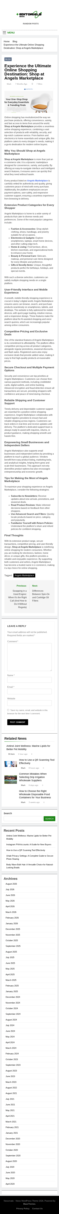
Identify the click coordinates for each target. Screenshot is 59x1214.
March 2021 (11, 1121)
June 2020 (10, 1172)
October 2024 (12, 1008)
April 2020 (10, 1184)
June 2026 (10, 895)
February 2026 (12, 918)
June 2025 (10, 963)
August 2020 (11, 1161)
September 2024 (13, 1014)
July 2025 (10, 957)
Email (10, 687)
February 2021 (12, 1127)
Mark (9, 84)
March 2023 (11, 1082)
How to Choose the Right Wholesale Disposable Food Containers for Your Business (35, 794)
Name (11, 675)
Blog (8, 59)
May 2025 (10, 969)
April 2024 (10, 1042)
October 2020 (12, 1150)
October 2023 (12, 1059)
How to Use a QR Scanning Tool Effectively (25, 850)
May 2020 (10, 1178)
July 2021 (10, 1099)
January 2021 (12, 1133)
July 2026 (10, 889)
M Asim (11, 754)
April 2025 (10, 974)
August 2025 (11, 952)
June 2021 (10, 1104)
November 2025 (13, 935)
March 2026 (11, 912)
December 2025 (13, 929)
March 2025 (11, 980)
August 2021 (11, 1093)
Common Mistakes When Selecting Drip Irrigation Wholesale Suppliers (33, 777)
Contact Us (37, 1208)
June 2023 (10, 1076)
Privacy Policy (23, 1208)
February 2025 (12, 985)
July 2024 (10, 1025)
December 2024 (13, 997)
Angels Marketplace (37, 180)
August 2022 (11, 1087)
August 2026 (11, 884)
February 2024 (12, 1053)
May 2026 (10, 901)
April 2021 (10, 1116)
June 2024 (10, 1031)
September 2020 (13, 1155)
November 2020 (13, 1144)
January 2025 (12, 991)
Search (8, 813)
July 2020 (10, 1167)
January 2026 (12, 923)
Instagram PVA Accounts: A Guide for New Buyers (28, 844)
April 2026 (10, 906)
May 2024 (10, 1036)
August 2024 (11, 1020)
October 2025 (12, 940)
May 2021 (10, 1110)
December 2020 (13, 1138)
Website (11, 698)
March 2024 (11, 1048)
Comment (12, 641)
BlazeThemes (29, 1204)
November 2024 (13, 1003)
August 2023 (11, 1071)
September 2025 (13, 946)
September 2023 (13, 1065)
